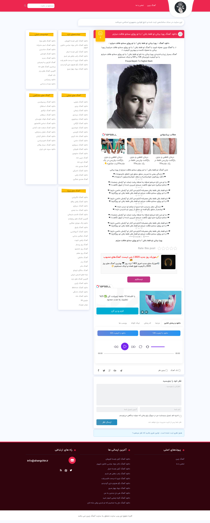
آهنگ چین (151, 5)
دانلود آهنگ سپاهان (47, 115)
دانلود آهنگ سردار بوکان (46, 145)
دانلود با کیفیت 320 (117, 333)
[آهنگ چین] (181, 9)
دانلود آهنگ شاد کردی (79, 136)
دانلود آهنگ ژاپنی (81, 283)
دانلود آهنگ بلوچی (81, 102)
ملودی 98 (84, 300)
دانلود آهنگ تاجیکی (80, 171)
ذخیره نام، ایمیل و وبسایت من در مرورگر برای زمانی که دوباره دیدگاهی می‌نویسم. (149, 415)
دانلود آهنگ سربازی (80, 206)
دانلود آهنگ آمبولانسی (79, 232)
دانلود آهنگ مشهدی (80, 153)
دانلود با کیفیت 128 (160, 333)
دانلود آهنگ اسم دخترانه (46, 45)
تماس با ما (140, 5)
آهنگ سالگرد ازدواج (80, 270)
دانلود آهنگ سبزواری (80, 145)
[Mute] (146, 312)
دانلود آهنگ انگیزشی (80, 197)
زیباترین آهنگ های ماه (46, 67)
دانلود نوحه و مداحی (47, 84)
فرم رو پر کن (117, 311)
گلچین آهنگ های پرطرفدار (78, 219)
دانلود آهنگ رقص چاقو (79, 202)
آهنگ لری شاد (82, 162)
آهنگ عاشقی (83, 257)
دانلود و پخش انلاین (172, 323)
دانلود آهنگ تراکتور (48, 110)
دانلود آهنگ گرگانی (81, 123)
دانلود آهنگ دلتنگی (80, 292)
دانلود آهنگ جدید (48, 58)
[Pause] (142, 312)
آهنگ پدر (84, 262)
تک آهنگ (174, 370)
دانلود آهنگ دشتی (81, 141)
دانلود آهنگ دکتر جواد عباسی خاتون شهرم (74, 46)
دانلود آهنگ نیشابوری (80, 119)
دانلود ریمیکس (49, 80)
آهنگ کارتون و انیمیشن (46, 62)
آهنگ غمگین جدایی (80, 236)
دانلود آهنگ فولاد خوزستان (45, 119)
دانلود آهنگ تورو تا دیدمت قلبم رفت (74, 60)
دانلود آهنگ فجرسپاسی (46, 141)
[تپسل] (97, 286)
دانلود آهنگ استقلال (47, 106)
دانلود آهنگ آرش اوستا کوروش (76, 41)
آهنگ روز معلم (82, 253)
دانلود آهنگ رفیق (81, 227)
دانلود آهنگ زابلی (81, 175)
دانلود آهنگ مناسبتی (47, 49)
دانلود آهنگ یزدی (81, 106)
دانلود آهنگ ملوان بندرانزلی (45, 132)
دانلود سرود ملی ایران (47, 149)
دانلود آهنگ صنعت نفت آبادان (44, 128)
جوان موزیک (83, 305)
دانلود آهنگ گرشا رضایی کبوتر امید (116, 498)
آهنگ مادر (84, 266)
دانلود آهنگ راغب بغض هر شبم (76, 56)
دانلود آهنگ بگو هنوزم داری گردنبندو (74, 65)
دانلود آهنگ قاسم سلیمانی (78, 214)
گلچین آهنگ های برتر (47, 71)
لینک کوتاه (135, 323)
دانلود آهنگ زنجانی (81, 110)
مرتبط (157, 323)
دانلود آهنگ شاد (81, 296)
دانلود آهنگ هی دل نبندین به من (117, 493)
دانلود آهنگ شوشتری (80, 128)
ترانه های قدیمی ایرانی (79, 275)
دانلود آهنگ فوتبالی (47, 54)
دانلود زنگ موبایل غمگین (78, 223)
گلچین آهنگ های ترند (79, 279)
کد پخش (147, 323)
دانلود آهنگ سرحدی (80, 115)
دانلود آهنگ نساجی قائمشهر (44, 123)
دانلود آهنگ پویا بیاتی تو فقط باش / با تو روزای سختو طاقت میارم (145, 34)
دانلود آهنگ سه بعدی (79, 210)
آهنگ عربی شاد (82, 158)
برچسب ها (123, 323)
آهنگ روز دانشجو (81, 249)
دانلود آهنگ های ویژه (47, 41)
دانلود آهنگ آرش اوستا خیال (77, 52)
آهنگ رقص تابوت (81, 240)
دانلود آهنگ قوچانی (80, 149)
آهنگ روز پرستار (82, 245)
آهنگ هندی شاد (81, 166)
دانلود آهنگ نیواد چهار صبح (77, 69)
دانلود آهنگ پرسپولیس (46, 102)
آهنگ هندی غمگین (80, 179)
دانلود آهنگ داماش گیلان (45, 136)
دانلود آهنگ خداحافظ (80, 287)
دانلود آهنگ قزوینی (80, 132)
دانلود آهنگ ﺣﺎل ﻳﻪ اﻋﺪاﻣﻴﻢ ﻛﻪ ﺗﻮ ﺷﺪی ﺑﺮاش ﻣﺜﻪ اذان (108, 503)
